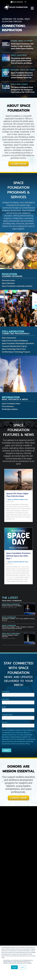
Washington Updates (10, 409)
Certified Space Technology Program (16, 352)
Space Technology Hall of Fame (14, 349)
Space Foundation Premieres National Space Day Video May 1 (18, 556)
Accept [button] (14, 967)
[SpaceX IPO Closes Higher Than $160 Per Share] (18, 479)
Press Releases (8, 406)
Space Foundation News (11, 404)
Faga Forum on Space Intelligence (15, 341)
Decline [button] (22, 967)
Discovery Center (8, 280)
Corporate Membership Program (14, 346)
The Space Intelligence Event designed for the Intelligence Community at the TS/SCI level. (23, 89)
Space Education (8, 283)
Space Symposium (9, 338)
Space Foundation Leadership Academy (17, 286)
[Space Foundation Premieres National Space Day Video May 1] (18, 539)
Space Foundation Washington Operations (18, 343)
